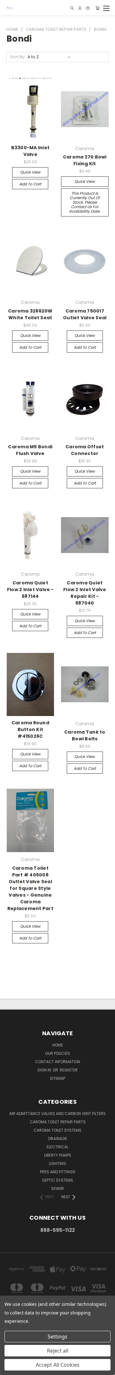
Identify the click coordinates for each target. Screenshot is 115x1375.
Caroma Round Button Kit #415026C (30, 729)
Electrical (57, 1147)
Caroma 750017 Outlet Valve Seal (84, 314)
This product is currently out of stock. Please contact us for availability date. (84, 202)
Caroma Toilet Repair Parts (58, 1122)
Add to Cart (30, 184)
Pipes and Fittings (57, 1172)
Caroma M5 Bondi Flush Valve (30, 450)
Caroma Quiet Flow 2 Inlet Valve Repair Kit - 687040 (84, 593)
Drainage (57, 1138)
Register (69, 1070)
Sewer (57, 1188)
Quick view (30, 172)
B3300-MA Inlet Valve (30, 151)
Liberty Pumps (57, 1155)
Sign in (44, 1070)
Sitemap (57, 1078)
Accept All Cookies (58, 1364)
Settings (57, 1336)
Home (57, 1045)
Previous (9, 1368)
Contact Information (57, 1061)
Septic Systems (57, 1180)
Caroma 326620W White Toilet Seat (30, 314)
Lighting (57, 1163)
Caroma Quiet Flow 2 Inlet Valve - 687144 (30, 589)
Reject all (57, 1350)
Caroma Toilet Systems (57, 1130)
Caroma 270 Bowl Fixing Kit (85, 160)
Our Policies (57, 1053)
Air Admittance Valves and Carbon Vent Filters (57, 1113)
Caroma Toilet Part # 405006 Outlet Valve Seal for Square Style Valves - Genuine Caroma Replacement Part (30, 888)
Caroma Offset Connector (84, 450)
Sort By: (17, 57)
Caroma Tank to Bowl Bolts (84, 735)
